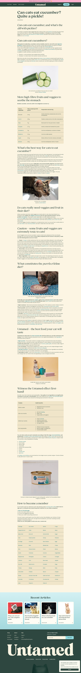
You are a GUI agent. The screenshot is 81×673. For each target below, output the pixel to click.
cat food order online (51, 506)
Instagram (16, 637)
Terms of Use (38, 659)
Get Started (9, 639)
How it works (21, 4)
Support (59, 4)
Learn (15, 635)
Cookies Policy (52, 659)
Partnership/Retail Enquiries (26, 639)
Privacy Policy (45, 659)
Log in (22, 637)
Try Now (66, 4)
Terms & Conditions (30, 659)
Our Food (9, 4)
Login (72, 4)
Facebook (16, 639)
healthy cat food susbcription (56, 396)
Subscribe (69, 637)
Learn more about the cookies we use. (69, 667)
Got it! (69, 669)
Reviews (15, 4)
